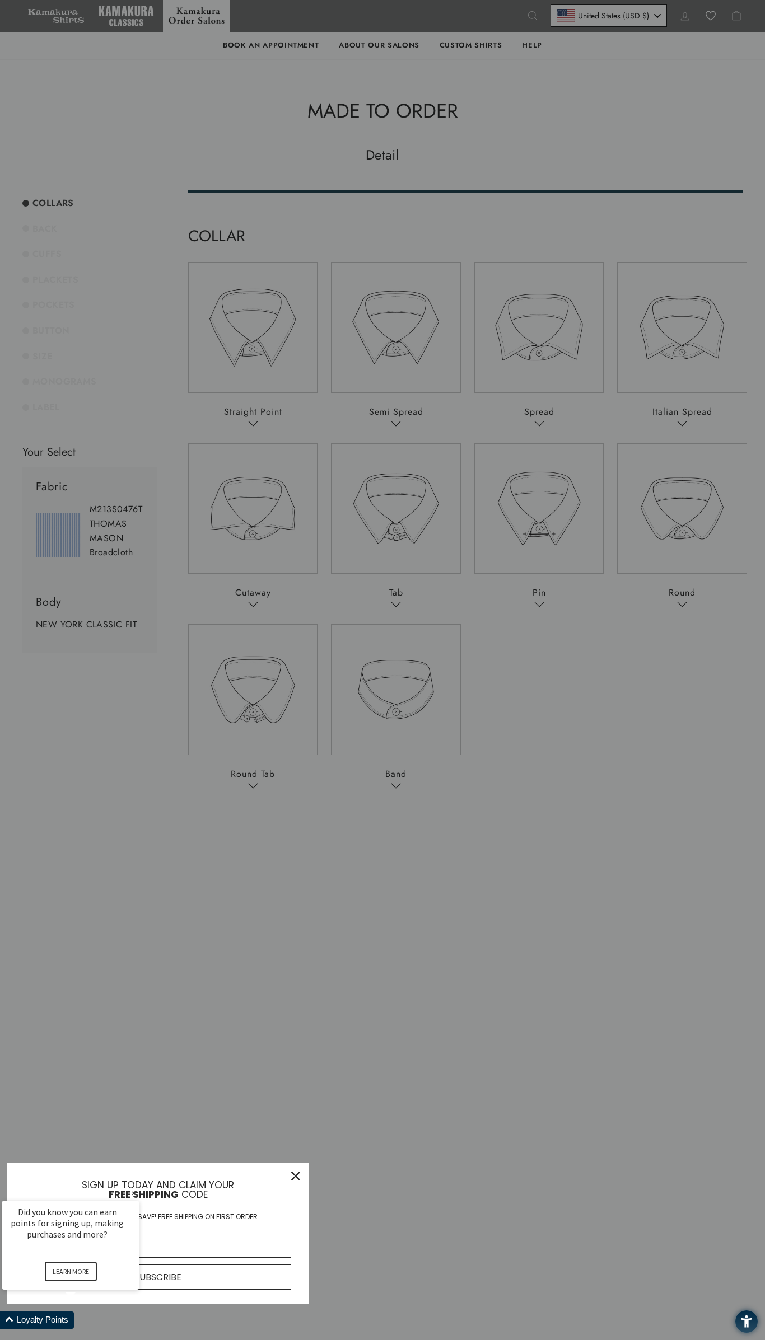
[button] (84, 1320)
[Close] (295, 1176)
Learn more (71, 1271)
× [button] (134, 1193)
